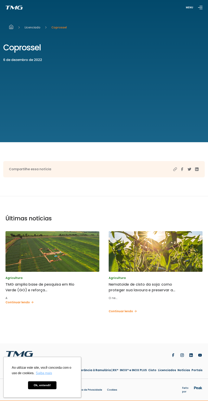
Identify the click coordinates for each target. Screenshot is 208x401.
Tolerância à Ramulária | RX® (97, 370)
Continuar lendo (17, 302)
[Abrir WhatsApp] (198, 391)
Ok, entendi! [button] (42, 385)
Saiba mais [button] (44, 373)
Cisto (152, 370)
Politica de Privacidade (88, 389)
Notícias (184, 370)
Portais (197, 370)
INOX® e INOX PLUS (133, 370)
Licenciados (167, 370)
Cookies (112, 389)
